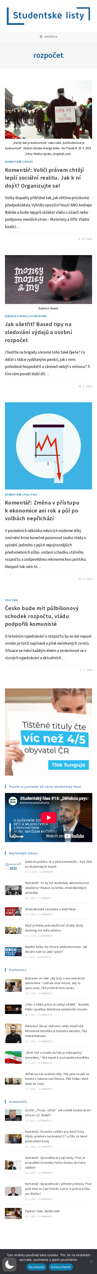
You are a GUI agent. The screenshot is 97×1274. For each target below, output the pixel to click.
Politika (30, 494)
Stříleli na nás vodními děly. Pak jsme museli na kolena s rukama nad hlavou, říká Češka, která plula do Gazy (57, 1079)
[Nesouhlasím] (91, 1261)
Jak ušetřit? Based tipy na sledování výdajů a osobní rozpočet (38, 331)
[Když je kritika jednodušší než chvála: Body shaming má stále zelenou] (13, 930)
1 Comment (45, 898)
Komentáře (13, 161)
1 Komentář (17, 239)
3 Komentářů (18, 578)
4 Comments (44, 957)
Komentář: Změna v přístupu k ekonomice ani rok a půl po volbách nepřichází (42, 510)
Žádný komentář (20, 386)
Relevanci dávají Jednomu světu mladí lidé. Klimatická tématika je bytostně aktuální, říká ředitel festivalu (56, 1031)
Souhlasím (36, 1267)
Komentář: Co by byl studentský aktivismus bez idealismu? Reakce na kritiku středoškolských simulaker (57, 888)
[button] (9, 1265)
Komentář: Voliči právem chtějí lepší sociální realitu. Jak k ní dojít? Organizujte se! (44, 177)
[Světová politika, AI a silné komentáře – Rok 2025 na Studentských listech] (13, 866)
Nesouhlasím (61, 1267)
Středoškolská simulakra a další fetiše (50, 909)
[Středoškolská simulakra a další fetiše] (13, 911)
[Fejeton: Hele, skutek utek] (13, 1213)
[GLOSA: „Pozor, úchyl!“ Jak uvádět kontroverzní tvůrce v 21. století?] (13, 1115)
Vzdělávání (38, 316)
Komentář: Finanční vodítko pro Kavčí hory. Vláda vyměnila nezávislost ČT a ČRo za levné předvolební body (56, 1137)
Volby (28, 161)
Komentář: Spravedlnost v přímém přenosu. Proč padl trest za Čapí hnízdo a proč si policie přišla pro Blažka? (58, 1189)
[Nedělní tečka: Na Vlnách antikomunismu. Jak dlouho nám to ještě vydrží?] (13, 951)
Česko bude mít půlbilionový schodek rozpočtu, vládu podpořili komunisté (42, 615)
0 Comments (46, 871)
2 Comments (45, 914)
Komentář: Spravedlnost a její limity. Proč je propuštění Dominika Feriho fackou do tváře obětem (55, 1163)
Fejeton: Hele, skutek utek (43, 1211)
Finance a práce (16, 316)
